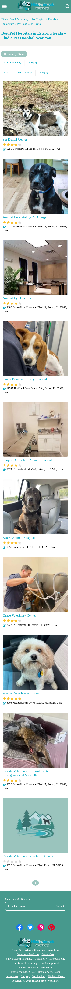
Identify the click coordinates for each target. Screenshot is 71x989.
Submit (60, 906)
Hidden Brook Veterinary (14, 19)
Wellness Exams (56, 976)
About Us (17, 950)
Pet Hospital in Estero (29, 23)
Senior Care (12, 976)
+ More (33, 62)
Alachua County (12, 62)
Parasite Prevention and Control (36, 967)
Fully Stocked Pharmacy (19, 958)
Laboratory (41, 958)
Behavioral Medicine (28, 954)
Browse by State (14, 54)
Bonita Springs (24, 72)
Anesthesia (53, 950)
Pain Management (49, 963)
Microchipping (57, 958)
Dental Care (48, 954)
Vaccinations (38, 976)
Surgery (25, 976)
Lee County (7, 23)
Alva (6, 72)
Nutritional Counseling (24, 963)
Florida (52, 19)
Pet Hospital (38, 19)
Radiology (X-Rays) (49, 972)
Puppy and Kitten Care (23, 972)
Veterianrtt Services (35, 950)
